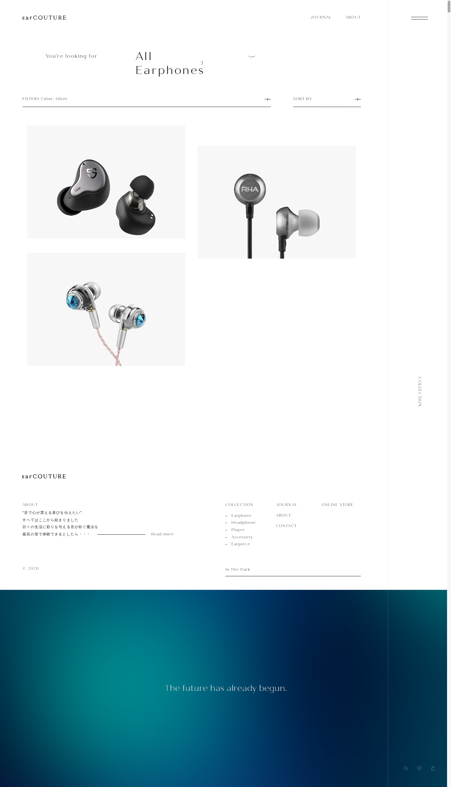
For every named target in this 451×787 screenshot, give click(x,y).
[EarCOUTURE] (44, 476)
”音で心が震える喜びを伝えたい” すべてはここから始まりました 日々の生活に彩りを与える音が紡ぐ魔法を (90, 523)
